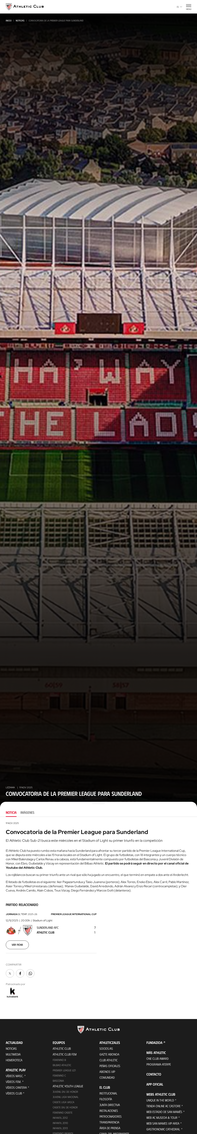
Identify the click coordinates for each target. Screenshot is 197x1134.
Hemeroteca (14, 1060)
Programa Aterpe (158, 1064)
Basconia (58, 1080)
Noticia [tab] (11, 812)
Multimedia (13, 1054)
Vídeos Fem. (13, 1081)
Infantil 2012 (60, 1117)
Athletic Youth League (68, 1086)
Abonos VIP (107, 1071)
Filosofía (105, 1099)
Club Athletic (108, 1060)
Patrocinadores (110, 1116)
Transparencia (109, 1122)
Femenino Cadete (62, 1112)
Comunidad (107, 1077)
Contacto (153, 1074)
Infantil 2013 (60, 1128)
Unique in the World (160, 1100)
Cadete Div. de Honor (65, 1107)
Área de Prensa (109, 1128)
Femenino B (59, 1059)
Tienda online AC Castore (163, 1106)
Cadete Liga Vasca (63, 1102)
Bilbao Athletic (62, 1065)
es (178, 6)
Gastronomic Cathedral (163, 1129)
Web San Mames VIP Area (162, 1123)
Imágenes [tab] (27, 812)
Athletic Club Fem (65, 1054)
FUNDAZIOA (154, 1042)
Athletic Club (62, 1048)
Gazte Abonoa (109, 1054)
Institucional (108, 1093)
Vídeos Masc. (14, 1076)
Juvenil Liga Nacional (65, 1097)
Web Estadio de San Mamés (164, 1112)
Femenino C (59, 1075)
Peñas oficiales (109, 1066)
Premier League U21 (64, 1070)
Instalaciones (108, 1110)
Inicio (9, 20)
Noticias (20, 20)
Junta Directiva (109, 1105)
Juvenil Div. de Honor (65, 1091)
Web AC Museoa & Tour (161, 1117)
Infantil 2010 (60, 1123)
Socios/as (106, 1048)
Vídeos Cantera (16, 1087)
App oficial (154, 1084)
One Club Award (157, 1058)
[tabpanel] (98, 910)
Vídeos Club (14, 1093)
